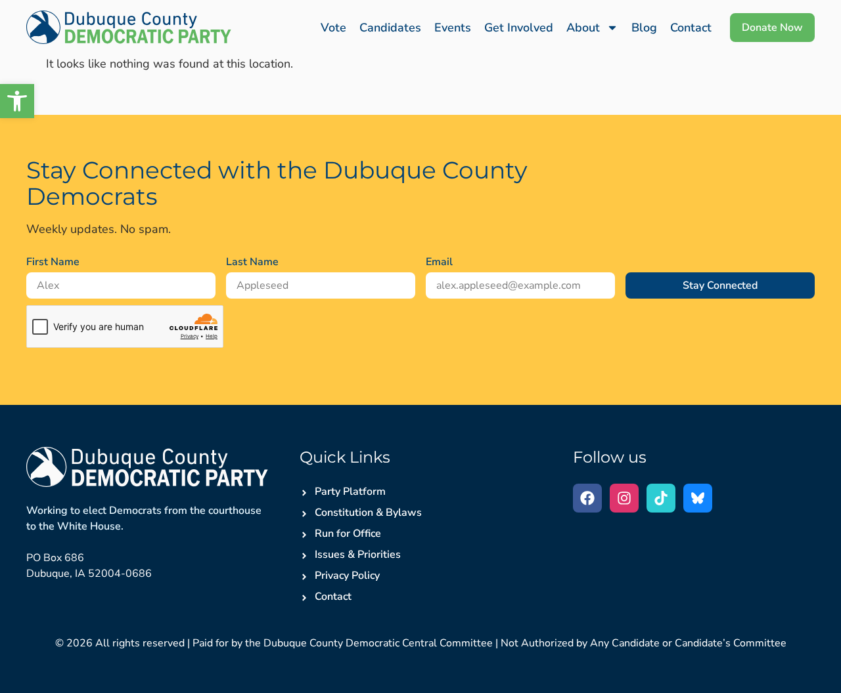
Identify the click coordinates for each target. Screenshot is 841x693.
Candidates (390, 27)
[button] (17, 101)
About (583, 27)
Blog (644, 27)
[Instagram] (624, 498)
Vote (333, 27)
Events (452, 27)
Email (439, 262)
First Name (53, 262)
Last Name (252, 262)
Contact (691, 27)
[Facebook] (587, 498)
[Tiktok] (661, 498)
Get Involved (518, 27)
